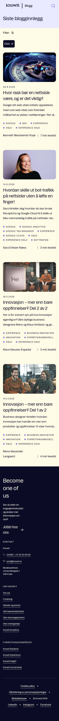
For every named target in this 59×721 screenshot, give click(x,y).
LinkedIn (12, 704)
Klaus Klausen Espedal (17, 349)
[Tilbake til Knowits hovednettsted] (13, 5)
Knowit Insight (9, 661)
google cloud (15, 235)
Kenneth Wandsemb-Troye (19, 135)
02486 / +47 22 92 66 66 (19, 554)
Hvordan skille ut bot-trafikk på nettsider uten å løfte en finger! (28, 196)
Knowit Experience (12, 655)
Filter (6, 32)
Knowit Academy (11, 630)
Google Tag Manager (20, 231)
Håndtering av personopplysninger (27, 692)
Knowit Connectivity (12, 667)
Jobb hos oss (10, 529)
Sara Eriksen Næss (14, 247)
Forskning (7, 599)
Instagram (28, 704)
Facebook (45, 704)
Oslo (9, 128)
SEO (24, 123)
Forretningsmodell (40, 337)
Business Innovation (40, 333)
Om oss (6, 593)
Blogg (28, 5)
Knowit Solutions (11, 649)
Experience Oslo (29, 128)
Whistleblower (19, 698)
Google (11, 123)
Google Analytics (34, 227)
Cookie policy (28, 686)
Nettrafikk (41, 240)
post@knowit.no (14, 561)
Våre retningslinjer (11, 624)
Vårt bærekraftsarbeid (13, 611)
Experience (40, 123)
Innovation (13, 337)
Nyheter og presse (11, 605)
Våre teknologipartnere (14, 617)
